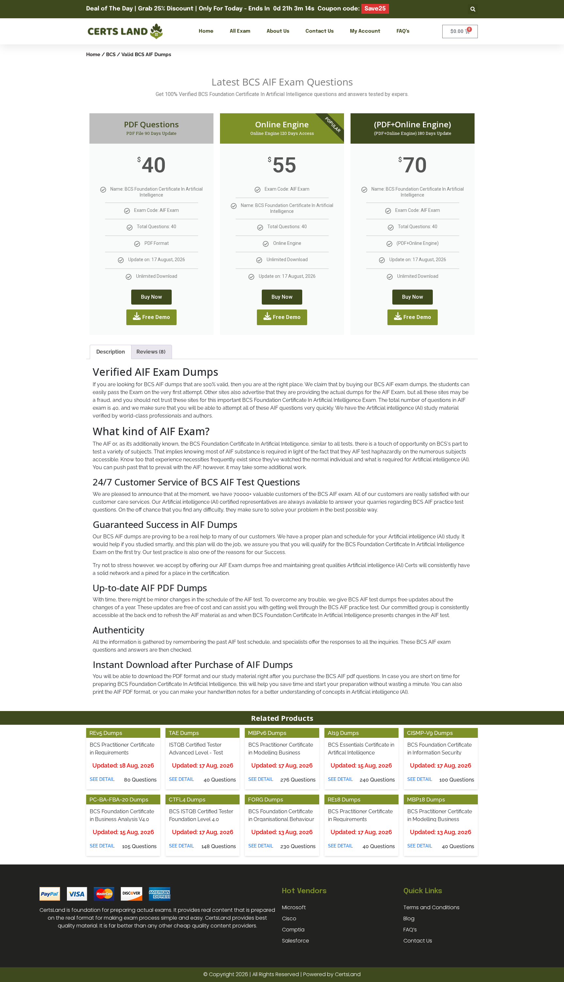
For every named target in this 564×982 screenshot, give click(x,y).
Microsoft (294, 907)
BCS (111, 54)
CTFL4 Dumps (187, 799)
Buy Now (151, 297)
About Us (278, 31)
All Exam (240, 31)
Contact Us (320, 31)
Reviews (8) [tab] (150, 352)
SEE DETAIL (102, 779)
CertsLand (348, 974)
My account (365, 31)
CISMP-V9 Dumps (430, 733)
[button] (473, 9)
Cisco (289, 918)
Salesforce (295, 940)
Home (206, 31)
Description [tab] (110, 352)
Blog (409, 918)
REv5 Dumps (105, 733)
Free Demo (156, 317)
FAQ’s (403, 31)
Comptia (293, 929)
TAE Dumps (184, 733)
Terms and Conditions (431, 907)
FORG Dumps (265, 799)
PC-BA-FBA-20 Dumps (118, 799)
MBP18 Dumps (426, 799)
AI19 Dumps (343, 733)
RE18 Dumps (344, 799)
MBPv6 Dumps (267, 733)
